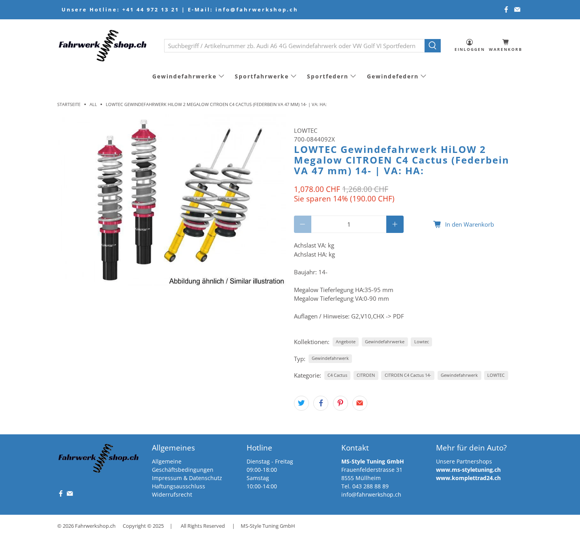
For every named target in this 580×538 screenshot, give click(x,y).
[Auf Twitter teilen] (301, 403)
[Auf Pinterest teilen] (340, 403)
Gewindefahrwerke (184, 76)
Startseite (68, 104)
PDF (398, 316)
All (93, 104)
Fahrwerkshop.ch (95, 526)
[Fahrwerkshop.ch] (105, 45)
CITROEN (366, 375)
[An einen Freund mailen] (359, 403)
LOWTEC (305, 130)
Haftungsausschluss (178, 486)
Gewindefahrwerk (330, 358)
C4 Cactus (337, 375)
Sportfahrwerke (262, 76)
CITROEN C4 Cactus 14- (408, 375)
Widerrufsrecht (172, 494)
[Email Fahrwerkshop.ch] (517, 9)
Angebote (345, 341)
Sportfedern (327, 76)
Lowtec (421, 341)
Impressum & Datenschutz (187, 478)
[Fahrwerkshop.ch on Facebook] (506, 9)
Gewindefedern (393, 76)
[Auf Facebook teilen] (320, 403)
